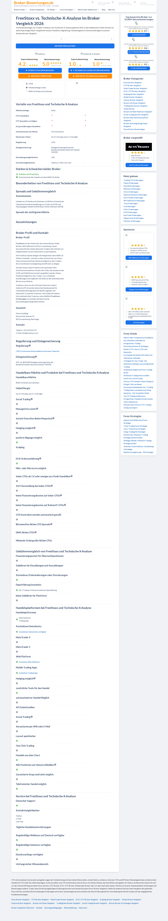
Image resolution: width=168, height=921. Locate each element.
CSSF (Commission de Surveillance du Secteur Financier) (37, 351)
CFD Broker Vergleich (132, 85)
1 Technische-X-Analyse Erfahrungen (91, 70)
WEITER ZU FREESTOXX (41, 76)
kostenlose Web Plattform (29, 662)
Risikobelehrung (70, 908)
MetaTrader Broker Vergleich (135, 88)
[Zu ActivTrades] (139, 41)
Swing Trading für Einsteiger (135, 432)
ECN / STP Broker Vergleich (135, 91)
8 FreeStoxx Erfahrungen (41, 70)
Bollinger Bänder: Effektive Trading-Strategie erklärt (138, 442)
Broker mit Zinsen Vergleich (134, 103)
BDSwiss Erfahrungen (132, 189)
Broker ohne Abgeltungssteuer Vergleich (136, 124)
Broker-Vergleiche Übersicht (22, 908)
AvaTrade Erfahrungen (132, 215)
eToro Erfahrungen (139, 68)
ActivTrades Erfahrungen (138, 52)
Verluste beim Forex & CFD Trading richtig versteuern (137, 406)
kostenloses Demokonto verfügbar (32, 632)
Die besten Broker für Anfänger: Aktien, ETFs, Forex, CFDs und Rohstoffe (136, 349)
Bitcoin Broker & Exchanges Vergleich (124, 903)
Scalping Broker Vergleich (134, 94)
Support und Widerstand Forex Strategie (135, 421)
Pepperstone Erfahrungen (134, 218)
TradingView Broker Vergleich (135, 106)
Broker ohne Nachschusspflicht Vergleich (136, 119)
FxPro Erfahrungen (131, 209)
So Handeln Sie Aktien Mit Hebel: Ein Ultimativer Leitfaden (138, 356)
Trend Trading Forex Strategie (135, 426)
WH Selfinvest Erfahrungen (134, 200)
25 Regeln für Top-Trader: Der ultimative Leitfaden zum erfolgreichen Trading (139, 364)
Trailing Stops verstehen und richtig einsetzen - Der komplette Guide (137, 391)
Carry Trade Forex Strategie (134, 429)
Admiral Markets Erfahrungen (135, 195)
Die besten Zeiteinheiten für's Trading (138, 387)
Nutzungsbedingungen (53, 908)
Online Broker (129, 109)
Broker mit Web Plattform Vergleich (138, 112)
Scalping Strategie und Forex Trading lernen (138, 371)
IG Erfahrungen (129, 206)
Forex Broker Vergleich (133, 82)
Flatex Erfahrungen (131, 183)
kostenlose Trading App (28, 673)
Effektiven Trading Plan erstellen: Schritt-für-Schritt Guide (137, 376)
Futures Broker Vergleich (133, 100)
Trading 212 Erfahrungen (133, 180)
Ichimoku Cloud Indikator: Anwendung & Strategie (139, 447)
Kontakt (39, 908)
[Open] (61, 39)
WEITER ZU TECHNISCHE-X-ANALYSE (91, 76)
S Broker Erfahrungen (132, 221)
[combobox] (36, 38)
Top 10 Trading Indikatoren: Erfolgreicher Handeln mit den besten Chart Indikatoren (138, 399)
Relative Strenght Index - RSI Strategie (138, 452)
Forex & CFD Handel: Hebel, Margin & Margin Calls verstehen (138, 382)
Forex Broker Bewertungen (134, 129)
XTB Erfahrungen (138, 35)
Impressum (83, 908)
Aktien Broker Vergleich (133, 97)
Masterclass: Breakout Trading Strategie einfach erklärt (136, 436)
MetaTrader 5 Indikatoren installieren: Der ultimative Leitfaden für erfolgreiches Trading (138, 340)
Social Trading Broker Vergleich (136, 114)
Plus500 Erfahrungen (132, 186)
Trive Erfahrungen (131, 203)
